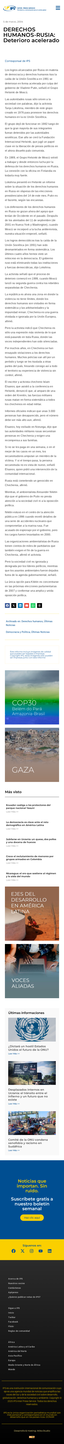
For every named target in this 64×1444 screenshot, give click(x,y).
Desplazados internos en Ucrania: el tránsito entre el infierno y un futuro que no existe (28, 1094)
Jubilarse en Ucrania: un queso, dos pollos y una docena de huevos (31, 841)
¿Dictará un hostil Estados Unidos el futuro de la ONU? (28, 1048)
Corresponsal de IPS (17, 61)
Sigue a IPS (14, 1308)
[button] (7, 605)
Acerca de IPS (15, 1278)
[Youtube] (41, 1251)
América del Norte (17, 1351)
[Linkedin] (50, 1251)
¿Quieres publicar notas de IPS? (24, 1297)
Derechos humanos (32, 621)
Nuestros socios (16, 1283)
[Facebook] (14, 1251)
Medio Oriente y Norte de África (24, 1365)
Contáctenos (14, 1288)
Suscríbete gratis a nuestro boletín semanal (32, 1203)
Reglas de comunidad (19, 1331)
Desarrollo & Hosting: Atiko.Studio (32, 1430)
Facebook (13, 1322)
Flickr (11, 1326)
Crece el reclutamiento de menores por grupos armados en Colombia (29, 858)
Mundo (11, 1369)
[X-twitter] (23, 1251)
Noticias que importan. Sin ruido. (32, 1185)
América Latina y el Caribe (21, 1346)
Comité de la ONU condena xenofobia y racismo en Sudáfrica (28, 1143)
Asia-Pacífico (15, 1356)
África (11, 1342)
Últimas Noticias (40, 632)
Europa (11, 1360)
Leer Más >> (12, 811)
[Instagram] (32, 1251)
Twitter (12, 1317)
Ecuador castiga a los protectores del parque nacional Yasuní (28, 807)
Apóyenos (13, 1292)
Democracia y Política (18, 632)
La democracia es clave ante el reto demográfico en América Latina (27, 824)
